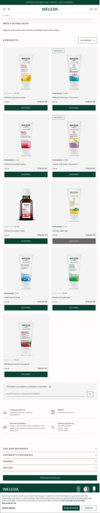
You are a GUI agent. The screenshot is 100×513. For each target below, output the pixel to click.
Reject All (88, 508)
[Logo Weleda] (50, 9)
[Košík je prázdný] (91, 9)
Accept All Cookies (71, 508)
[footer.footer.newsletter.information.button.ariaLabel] (50, 386)
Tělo (7, 16)
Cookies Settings (8, 508)
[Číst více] (78, 489)
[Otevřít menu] (95, 9)
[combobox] (86, 40)
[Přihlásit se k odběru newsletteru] (90, 394)
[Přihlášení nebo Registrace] (8, 9)
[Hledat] (4, 9)
